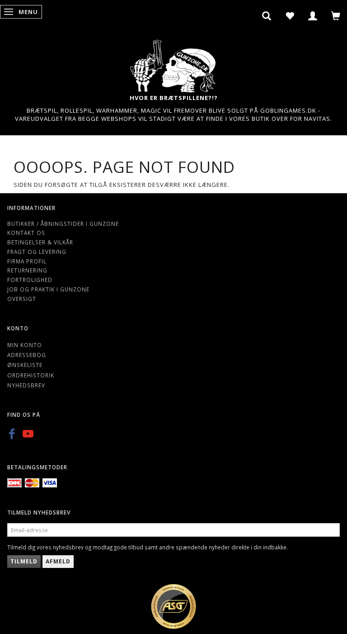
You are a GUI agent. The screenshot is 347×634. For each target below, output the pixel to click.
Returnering (27, 270)
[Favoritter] (289, 16)
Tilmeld (24, 561)
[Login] (312, 16)
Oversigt (21, 298)
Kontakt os (26, 232)
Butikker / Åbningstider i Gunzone (63, 223)
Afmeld (58, 561)
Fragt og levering (36, 251)
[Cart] (335, 16)
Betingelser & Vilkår (40, 242)
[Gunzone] (173, 63)
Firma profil (27, 261)
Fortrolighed (29, 279)
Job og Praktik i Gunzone (48, 289)
